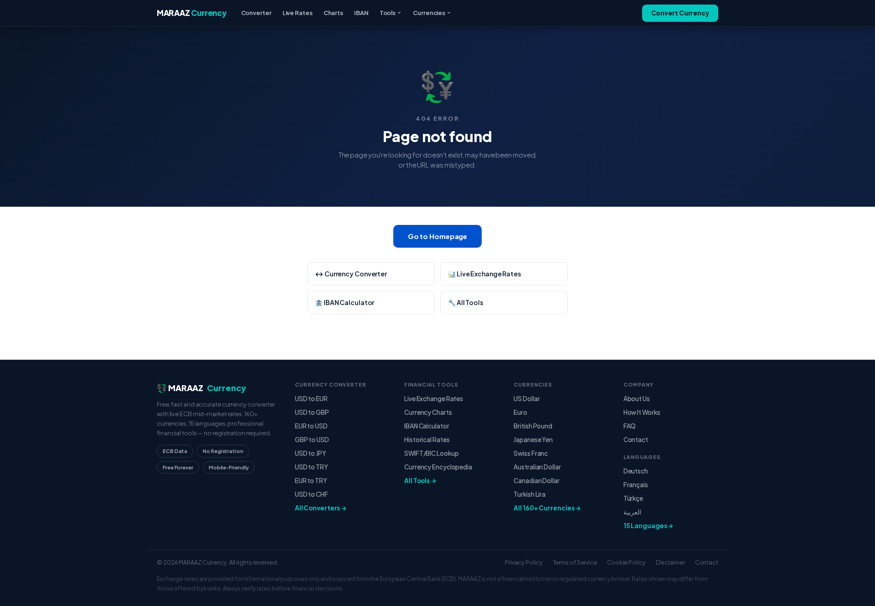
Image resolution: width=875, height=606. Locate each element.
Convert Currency (680, 13)
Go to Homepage (438, 236)
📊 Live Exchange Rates (484, 274)
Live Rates (298, 12)
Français (635, 485)
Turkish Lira (530, 494)
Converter (256, 12)
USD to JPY (310, 453)
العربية (632, 512)
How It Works (641, 412)
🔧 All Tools (465, 302)
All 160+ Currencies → (547, 508)
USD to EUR (311, 398)
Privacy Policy (524, 562)
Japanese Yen (533, 439)
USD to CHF (311, 494)
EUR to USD (311, 426)
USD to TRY (311, 467)
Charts (333, 12)
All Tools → (420, 480)
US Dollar (527, 398)
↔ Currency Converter (351, 274)
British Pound (533, 426)
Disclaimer (670, 562)
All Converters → (321, 508)
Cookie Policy (626, 562)
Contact (635, 439)
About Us (636, 398)
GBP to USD (312, 439)
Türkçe (633, 498)
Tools (388, 12)
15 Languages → (648, 526)
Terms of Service (575, 562)
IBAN (361, 12)
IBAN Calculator (426, 426)
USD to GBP (312, 412)
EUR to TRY (311, 480)
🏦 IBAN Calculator (344, 302)
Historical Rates (426, 439)
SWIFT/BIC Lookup (431, 453)
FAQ (629, 426)
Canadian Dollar (537, 480)
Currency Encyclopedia (438, 467)
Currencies (429, 12)
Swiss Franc (531, 453)
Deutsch (635, 471)
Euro (520, 412)
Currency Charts (428, 412)
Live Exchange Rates (433, 398)
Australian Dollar (537, 467)
